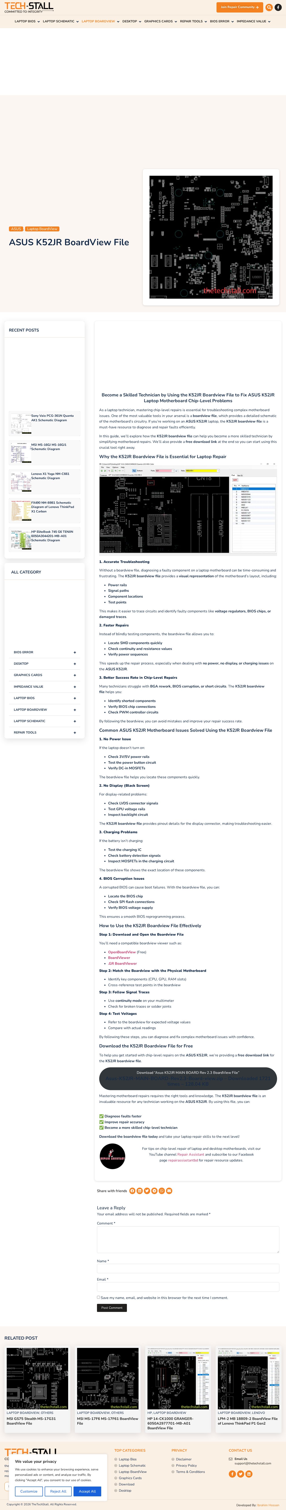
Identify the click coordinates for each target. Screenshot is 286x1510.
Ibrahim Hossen (268, 1505)
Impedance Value (45, 687)
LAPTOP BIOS (45, 698)
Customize (29, 1491)
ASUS (16, 228)
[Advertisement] (143, 61)
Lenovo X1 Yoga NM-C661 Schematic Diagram (50, 476)
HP (149, 1413)
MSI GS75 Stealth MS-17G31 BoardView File (31, 1421)
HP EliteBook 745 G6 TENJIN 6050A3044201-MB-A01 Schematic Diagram (52, 536)
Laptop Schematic (45, 721)
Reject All (58, 1491)
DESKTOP (45, 664)
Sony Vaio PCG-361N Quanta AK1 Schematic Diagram (52, 418)
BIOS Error (45, 652)
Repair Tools (45, 733)
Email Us (241, 1459)
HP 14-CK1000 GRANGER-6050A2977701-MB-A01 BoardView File (170, 1423)
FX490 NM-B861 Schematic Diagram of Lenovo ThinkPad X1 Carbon (52, 507)
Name (103, 1261)
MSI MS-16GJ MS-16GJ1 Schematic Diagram (48, 447)
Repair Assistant (190, 1154)
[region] (58, 1477)
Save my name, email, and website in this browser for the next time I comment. (164, 1298)
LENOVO (258, 1413)
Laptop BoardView (42, 228)
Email (102, 1279)
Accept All (87, 1491)
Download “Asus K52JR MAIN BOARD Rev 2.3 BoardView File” (188, 1078)
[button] (269, 7)
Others (47, 1413)
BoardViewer (119, 957)
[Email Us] (230, 1459)
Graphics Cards (45, 675)
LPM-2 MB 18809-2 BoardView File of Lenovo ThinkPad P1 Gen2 (248, 1421)
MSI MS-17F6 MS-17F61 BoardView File (107, 1421)
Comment (106, 1223)
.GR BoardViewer (122, 963)
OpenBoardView (122, 952)
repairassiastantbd (183, 1160)
